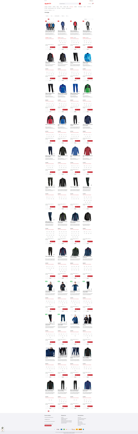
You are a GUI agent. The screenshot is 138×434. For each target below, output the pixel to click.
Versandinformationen (81, 419)
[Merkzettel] (89, 3)
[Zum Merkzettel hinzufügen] (54, 29)
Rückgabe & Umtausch (64, 418)
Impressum (79, 425)
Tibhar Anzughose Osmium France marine (50, 156)
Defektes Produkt (63, 419)
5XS (59, 231)
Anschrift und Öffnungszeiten (82, 418)
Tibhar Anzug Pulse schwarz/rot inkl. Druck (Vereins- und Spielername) (75, 31)
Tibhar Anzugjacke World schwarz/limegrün (74, 257)
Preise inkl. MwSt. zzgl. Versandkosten (49, 38)
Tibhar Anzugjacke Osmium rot (88, 156)
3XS (51, 231)
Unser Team (79, 417)
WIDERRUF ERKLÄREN (48, 425)
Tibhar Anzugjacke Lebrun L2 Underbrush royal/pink (62, 94)
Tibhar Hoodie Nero (86, 221)
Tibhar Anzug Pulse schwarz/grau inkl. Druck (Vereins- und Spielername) (88, 31)
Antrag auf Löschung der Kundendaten (66, 420)
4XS (49, 231)
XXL (60, 42)
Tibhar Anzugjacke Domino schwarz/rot (50, 62)
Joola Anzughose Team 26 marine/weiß (62, 324)
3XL (62, 42)
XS (61, 103)
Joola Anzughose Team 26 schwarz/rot (50, 324)
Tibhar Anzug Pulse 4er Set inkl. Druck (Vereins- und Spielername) (50, 31)
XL (84, 42)
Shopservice (63, 415)
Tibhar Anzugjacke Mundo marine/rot (62, 257)
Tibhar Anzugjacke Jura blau (62, 125)
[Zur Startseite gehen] (48, 3)
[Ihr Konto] (91, 3)
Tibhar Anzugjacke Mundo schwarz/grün (62, 222)
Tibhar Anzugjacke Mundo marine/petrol (75, 222)
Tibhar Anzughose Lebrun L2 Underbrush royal (74, 94)
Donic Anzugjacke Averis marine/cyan (87, 390)
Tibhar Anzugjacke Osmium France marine (88, 125)
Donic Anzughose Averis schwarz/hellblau (62, 390)
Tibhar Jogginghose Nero (49, 256)
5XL (53, 235)
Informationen (80, 415)
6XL (85, 202)
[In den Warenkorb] (52, 47)
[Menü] (3, 426)
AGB (78, 420)
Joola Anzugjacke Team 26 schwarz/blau (50, 291)
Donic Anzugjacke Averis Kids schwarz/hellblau (49, 390)
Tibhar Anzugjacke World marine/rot (87, 257)
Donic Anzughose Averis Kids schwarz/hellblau (74, 390)
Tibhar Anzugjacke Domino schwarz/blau (62, 62)
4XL (78, 42)
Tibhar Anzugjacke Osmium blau (75, 156)
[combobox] (69, 3)
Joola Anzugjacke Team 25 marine (50, 357)
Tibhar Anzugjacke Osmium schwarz (63, 156)
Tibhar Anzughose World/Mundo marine (49, 222)
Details (50, 49)
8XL (89, 202)
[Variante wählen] (65, 47)
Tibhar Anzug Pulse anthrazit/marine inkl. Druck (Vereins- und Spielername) (62, 31)
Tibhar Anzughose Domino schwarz (75, 62)
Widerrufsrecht (80, 421)
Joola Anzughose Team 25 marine (75, 357)
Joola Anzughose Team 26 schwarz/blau (87, 291)
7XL (87, 202)
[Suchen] (80, 3)
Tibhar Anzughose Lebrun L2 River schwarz (50, 94)
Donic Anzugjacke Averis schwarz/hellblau (87, 357)
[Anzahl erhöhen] (49, 47)
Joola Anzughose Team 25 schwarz (62, 357)
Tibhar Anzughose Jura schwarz (74, 125)
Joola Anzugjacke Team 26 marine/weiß (75, 291)
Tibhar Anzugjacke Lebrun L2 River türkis (87, 62)
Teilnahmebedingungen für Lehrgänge (66, 421)
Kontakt (62, 417)
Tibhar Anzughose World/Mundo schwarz (87, 187)
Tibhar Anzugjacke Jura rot (50, 124)
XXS (46, 103)
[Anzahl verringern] (45, 47)
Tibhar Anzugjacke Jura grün (87, 94)
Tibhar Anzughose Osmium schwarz (50, 187)
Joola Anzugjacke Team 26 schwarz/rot (62, 291)
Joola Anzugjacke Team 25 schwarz (87, 324)
